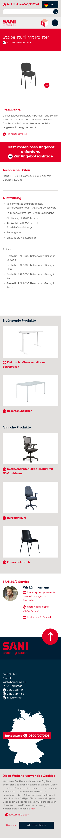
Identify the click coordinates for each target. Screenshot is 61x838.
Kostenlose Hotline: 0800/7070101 (36, 609)
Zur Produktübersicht (19, 42)
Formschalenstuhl (18, 562)
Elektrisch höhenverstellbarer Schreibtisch (24, 364)
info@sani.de (14, 698)
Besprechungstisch (19, 411)
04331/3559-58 (15, 694)
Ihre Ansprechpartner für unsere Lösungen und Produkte (39, 596)
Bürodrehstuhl (16, 517)
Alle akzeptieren (36, 825)
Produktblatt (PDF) (17, 134)
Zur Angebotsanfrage (33, 156)
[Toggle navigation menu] (55, 22)
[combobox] (50, 4)
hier (32, 809)
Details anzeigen (19, 815)
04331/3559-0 (15, 690)
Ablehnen (11, 825)
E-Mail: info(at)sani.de (39, 617)
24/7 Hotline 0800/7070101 (23, 4)
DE (51, 4)
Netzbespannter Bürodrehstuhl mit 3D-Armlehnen (28, 471)
